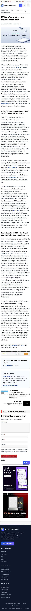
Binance (3, 551)
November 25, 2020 (6, 24)
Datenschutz (19, 608)
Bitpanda (3, 559)
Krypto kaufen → (7, 543)
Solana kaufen (5, 574)
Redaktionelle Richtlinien (10, 385)
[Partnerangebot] (15, 353)
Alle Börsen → (5, 561)
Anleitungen (4, 589)
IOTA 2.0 (16, 210)
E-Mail (2, 439)
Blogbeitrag (5, 103)
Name (2, 434)
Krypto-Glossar (5, 587)
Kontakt (27, 608)
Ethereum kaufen (5, 572)
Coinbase (3, 554)
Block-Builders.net (6, 597)
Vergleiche (4, 592)
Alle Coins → (4, 579)
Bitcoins (14, 345)
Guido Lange (16, 24)
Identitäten (12, 177)
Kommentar (4, 422)
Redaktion (5, 608)
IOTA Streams (13, 168)
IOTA (17, 67)
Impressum (12, 608)
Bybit (2, 556)
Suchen (26, 462)
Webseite (3, 444)
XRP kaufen (4, 577)
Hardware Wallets (6, 594)
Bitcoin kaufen (5, 569)
